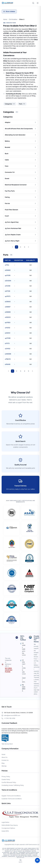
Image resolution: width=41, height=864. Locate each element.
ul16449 (7, 364)
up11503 (7, 322)
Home (5, 19)
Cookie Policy (6, 779)
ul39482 (8, 270)
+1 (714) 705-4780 (9, 718)
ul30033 (8, 317)
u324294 (8, 280)
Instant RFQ (5, 831)
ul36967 (7, 307)
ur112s (7, 265)
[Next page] (28, 247)
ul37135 (7, 291)
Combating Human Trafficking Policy (13, 785)
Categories (10, 104)
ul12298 (7, 286)
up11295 (7, 275)
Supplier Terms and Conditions (11, 796)
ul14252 (7, 328)
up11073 (7, 296)
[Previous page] (12, 247)
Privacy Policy (6, 776)
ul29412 (7, 333)
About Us (4, 757)
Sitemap (4, 766)
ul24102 (7, 348)
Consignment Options (8, 828)
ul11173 (7, 343)
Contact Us (5, 760)
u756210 (8, 359)
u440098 (8, 354)
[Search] (33, 3)
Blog (3, 763)
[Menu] (37, 3)
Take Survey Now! (7, 744)
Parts (22, 104)
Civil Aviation (13, 19)
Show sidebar (10, 11)
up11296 (7, 338)
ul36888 (8, 312)
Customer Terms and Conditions (12, 798)
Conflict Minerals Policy (9, 782)
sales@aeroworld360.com (12, 715)
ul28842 (8, 301)
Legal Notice (5, 822)
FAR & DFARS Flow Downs (10, 825)
